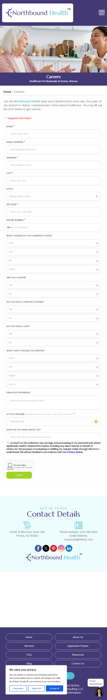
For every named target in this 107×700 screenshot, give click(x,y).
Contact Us (78, 663)
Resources (78, 654)
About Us (78, 637)
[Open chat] (99, 692)
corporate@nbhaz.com (78, 539)
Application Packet (77, 646)
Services (29, 646)
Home (7, 91)
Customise (18, 688)
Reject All (36, 688)
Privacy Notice (70, 685)
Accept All (54, 688)
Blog (29, 663)
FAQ (29, 654)
